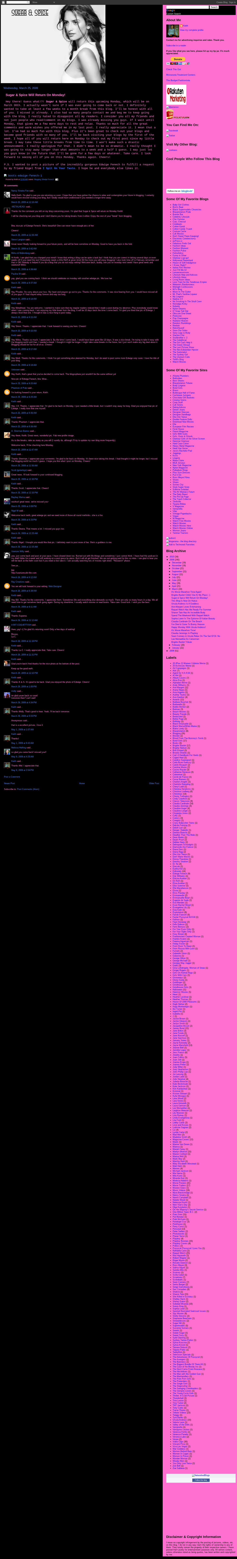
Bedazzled (178, 716)
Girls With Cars (180, 975)
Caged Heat (178, 757)
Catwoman (178, 774)
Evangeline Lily (180, 907)
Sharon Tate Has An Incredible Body (188, 612)
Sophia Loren (179, 1308)
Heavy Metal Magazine (183, 446)
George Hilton (179, 958)
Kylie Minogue (179, 1096)
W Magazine (178, 518)
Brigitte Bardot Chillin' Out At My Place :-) (190, 595)
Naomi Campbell (180, 1197)
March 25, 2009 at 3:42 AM (24, 248)
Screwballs (178, 1279)
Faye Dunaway (180, 922)
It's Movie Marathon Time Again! (186, 592)
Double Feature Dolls (182, 419)
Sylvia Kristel (179, 1345)
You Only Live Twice (182, 1463)
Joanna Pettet (179, 1064)
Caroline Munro (180, 767)
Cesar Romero (179, 779)
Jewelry (176, 1055)
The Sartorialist (180, 352)
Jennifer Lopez (179, 1050)
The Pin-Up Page (181, 496)
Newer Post (9, 783)
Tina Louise (178, 1400)
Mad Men (177, 1134)
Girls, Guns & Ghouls (183, 436)
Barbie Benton (179, 707)
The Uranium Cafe (181, 357)
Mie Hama (177, 1173)
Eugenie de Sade (181, 900)
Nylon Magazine (180, 467)
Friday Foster (179, 943)
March (175, 589)
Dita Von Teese (180, 417)
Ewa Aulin (177, 910)
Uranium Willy (17, 551)
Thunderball (178, 1398)
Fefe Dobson (179, 924)
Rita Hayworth (179, 1255)
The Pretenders (180, 1381)
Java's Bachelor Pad (182, 451)
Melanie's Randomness (183, 284)
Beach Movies (179, 711)
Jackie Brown (179, 1018)
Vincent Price (179, 1444)
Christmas (177, 794)
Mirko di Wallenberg (20, 253)
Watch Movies (179, 362)
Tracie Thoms (179, 1410)
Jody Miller (178, 1067)
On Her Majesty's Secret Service (188, 1209)
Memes (176, 1168)
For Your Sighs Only (182, 931)
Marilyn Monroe (180, 1151)
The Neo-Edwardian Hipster (185, 350)
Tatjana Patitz (179, 1350)
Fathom (176, 919)
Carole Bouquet (180, 765)
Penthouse (178, 1224)
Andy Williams (179, 685)
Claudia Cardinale (181, 803)
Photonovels (178, 1234)
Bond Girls (178, 388)
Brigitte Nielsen (180, 748)
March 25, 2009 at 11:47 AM (24, 449)
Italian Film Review (181, 267)
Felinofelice (178, 253)
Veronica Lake (179, 1437)
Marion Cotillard (180, 1154)
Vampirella (177, 509)
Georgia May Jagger (182, 963)
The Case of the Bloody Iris (185, 1366)
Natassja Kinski (180, 1202)
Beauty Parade (180, 714)
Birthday (176, 721)
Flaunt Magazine (180, 431)
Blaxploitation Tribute (182, 383)
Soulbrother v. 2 (180, 337)
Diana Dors (178, 849)
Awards (176, 699)
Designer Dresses (181, 412)
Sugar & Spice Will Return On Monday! (35, 95)
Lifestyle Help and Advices (185, 275)
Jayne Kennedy (180, 1043)
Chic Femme (179, 219)
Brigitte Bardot (179, 745)
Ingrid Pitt (177, 1011)
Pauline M (16, 274)
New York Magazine (182, 465)
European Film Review (183, 426)
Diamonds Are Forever (183, 847)
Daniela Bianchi (180, 832)
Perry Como (178, 1226)
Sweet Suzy (178, 1335)
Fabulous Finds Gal (182, 243)
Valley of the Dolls (181, 1424)
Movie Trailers (179, 1185)
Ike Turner (177, 1009)
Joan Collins (178, 1057)
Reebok (176, 325)
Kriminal (176, 1091)
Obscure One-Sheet (182, 313)
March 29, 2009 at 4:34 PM (24, 702)
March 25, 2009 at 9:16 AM (24, 331)
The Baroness (179, 1362)
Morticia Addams (180, 1180)
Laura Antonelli (179, 1103)
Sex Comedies (179, 1289)
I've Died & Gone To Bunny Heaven (187, 624)
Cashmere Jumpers (182, 395)
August (175, 574)
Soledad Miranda (180, 1304)
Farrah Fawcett (180, 914)
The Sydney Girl (180, 354)
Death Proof (178, 840)
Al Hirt (175, 675)
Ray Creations (18, 582)
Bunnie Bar (178, 214)
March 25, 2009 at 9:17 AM (24, 349)
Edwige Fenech (48, 179)
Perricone (177, 316)
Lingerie (176, 458)
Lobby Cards (178, 1122)
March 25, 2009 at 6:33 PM (24, 520)
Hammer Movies (180, 992)
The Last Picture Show (183, 347)
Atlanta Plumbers (181, 376)
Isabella (176, 1014)
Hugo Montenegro (181, 1006)
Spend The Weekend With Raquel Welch (190, 615)
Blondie (176, 736)
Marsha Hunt (179, 1161)
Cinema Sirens (179, 400)
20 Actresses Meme (182, 666)
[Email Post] (56, 179)
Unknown (15, 369)
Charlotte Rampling (181, 784)
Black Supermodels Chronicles (187, 209)
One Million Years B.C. (183, 1212)
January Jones (179, 1040)
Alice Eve (177, 680)
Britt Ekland (178, 750)
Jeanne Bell (178, 1047)
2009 (172, 560)
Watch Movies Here (182, 526)
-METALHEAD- (18, 206)
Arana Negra (178, 690)
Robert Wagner (180, 1258)
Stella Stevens (179, 1316)
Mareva (176, 1147)
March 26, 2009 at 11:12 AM (24, 620)
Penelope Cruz (179, 1221)
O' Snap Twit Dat (180, 311)
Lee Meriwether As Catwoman (185, 639)
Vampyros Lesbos (181, 1429)
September (177, 571)
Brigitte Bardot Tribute (181, 642)
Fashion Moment (180, 248)
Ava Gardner (178, 697)
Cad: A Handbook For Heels (185, 755)
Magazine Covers (181, 1139)
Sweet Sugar (179, 1333)
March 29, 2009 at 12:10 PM (24, 673)
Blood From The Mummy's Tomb (188, 738)
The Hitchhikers (180, 1371)
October (176, 568)
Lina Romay (178, 1115)
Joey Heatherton (180, 1069)
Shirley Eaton (179, 1301)
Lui (174, 1130)
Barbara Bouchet (180, 702)
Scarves (176, 1272)
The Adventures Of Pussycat (186, 1357)
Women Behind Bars (182, 1451)
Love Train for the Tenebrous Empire (190, 282)
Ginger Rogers (179, 970)
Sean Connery (179, 1282)
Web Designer (55, 586)
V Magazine (178, 506)
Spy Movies (178, 1313)
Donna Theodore (180, 859)
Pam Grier (177, 1214)
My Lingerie (178, 296)
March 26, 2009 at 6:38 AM (24, 591)
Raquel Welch (179, 1253)
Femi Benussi (179, 927)
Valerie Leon (178, 1422)
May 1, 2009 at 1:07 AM (22, 729)
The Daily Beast (180, 494)
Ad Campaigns (179, 668)
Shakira (176, 1292)
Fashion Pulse (179, 250)
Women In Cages (181, 1453)
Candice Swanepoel (182, 760)
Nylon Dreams (179, 308)
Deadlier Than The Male (184, 835)
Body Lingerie (179, 385)
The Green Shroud (181, 345)
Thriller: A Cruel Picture (183, 1395)
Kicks (175, 455)
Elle (174, 424)
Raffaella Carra (180, 1250)
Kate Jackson (179, 1086)
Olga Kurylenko (180, 1207)
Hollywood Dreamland (183, 260)
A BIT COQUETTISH (21, 625)
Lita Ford (177, 1120)
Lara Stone (178, 1101)
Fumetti (176, 951)
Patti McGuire (179, 1219)
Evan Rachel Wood (182, 905)
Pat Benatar (178, 1217)
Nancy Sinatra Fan (20, 190)
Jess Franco (178, 1052)
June (174, 580)
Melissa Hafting (18, 747)
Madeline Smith (180, 1137)
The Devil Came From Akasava (187, 1369)
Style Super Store (181, 487)
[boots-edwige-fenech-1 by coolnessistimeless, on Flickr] (23, 175)
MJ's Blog (177, 289)
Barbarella (177, 704)
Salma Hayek (179, 1267)
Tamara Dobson (180, 1347)
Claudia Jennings (181, 806)
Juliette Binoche (180, 1081)
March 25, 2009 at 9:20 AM (24, 383)
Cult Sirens (178, 405)
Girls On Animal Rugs (183, 972)
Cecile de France (180, 777)
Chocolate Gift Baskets (183, 397)
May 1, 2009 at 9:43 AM (22, 743)
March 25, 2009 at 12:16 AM (24, 202)
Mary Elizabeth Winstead (184, 1163)
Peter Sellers (179, 1231)
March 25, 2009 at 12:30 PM (24, 479)
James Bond (178, 1028)
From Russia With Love (184, 948)
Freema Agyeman (181, 941)
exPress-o (177, 241)
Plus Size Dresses (181, 472)
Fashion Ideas (179, 246)
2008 (172, 651)
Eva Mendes (178, 902)
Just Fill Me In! (180, 270)
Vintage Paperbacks (182, 513)
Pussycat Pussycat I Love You (187, 1248)
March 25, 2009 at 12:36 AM (24, 235)
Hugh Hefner (178, 1004)
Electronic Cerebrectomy (184, 238)
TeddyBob (177, 1352)
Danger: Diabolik (180, 830)
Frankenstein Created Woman (186, 936)
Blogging (37, 179)
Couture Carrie (179, 231)
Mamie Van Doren (181, 1144)
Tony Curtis (178, 1408)
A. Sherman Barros (20, 431)
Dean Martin (178, 837)
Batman (176, 709)
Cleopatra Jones (180, 813)
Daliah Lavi (178, 827)
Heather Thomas (180, 999)
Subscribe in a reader (176, 45)
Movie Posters (179, 1183)
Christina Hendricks (182, 789)
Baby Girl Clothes (181, 205)
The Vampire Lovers (182, 1391)
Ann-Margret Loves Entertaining (186, 607)
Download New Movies (183, 422)
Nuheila (176, 306)
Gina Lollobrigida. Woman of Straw (189, 968)
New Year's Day (180, 1205)
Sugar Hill (177, 1323)
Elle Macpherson (180, 888)
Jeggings (177, 453)
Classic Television (181, 801)
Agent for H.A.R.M (181, 673)
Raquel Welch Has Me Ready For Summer (191, 609)
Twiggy (176, 1415)
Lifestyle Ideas (179, 277)
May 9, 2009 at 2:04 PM (22, 770)
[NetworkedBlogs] (201, 1475)
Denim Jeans (179, 409)
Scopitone (177, 1277)
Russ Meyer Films (181, 477)
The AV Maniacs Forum (184, 492)
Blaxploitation (179, 731)
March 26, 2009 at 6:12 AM (24, 577)
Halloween (177, 989)
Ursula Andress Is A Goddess (185, 603)
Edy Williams (179, 876)
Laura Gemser (179, 1105)
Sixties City (178, 484)
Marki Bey (177, 1159)
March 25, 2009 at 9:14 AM (24, 299)
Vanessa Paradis (180, 1434)
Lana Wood (178, 1098)
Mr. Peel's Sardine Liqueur (185, 294)
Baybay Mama (18, 497)
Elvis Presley (179, 893)
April (174, 586)
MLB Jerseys (179, 463)
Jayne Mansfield (180, 1045)
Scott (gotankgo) (19, 470)
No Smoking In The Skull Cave (187, 301)
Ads (174, 670)
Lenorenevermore (181, 272)
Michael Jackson (180, 1171)
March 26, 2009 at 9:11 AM (23, 607)
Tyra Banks (178, 1417)
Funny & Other (179, 255)
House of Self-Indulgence (184, 263)
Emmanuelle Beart (181, 898)
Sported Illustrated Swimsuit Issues (189, 1311)
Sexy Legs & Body (181, 333)
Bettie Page (178, 719)
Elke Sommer (179, 885)
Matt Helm (177, 1166)
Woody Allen (178, 1461)
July (174, 577)
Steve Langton (18, 239)
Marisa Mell (178, 1156)
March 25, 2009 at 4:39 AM (24, 269)
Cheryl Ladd (178, 786)
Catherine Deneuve (181, 772)
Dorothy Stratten (180, 861)
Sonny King (178, 1306)
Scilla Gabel (178, 1275)
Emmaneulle (178, 895)
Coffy (175, 815)
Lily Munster (178, 1113)
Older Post (154, 783)
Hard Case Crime (181, 443)
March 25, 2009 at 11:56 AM (24, 465)
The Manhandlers (181, 1376)
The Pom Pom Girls (182, 1379)
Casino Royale (179, 769)
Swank (176, 1330)
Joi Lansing (178, 1074)
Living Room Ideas (181, 279)
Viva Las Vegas (180, 1446)
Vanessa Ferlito (180, 1432)
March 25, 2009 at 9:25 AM (24, 397)
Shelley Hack (179, 1299)
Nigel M (14, 511)
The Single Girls (180, 1383)
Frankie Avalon (180, 939)
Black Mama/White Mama (185, 726)
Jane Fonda (178, 1033)
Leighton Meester (181, 1110)
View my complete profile (191, 30)
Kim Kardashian (180, 1089)
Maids (175, 1142)
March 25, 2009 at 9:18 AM (24, 365)
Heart (175, 994)
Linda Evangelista (181, 1118)
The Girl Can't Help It (182, 342)
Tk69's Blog (178, 359)
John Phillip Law (180, 1072)
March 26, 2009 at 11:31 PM (24, 654)
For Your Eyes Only (182, 929)
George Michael (180, 960)
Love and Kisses (180, 1125)
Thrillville (177, 501)
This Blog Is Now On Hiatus (184, 601)
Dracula (176, 866)
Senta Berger (179, 1284)
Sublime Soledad (180, 489)
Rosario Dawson (180, 1263)
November (177, 565)
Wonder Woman (180, 1458)
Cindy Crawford (180, 798)
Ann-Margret (178, 687)
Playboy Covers (180, 1243)
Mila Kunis (178, 1176)
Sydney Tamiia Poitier (183, 1340)
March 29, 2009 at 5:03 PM (24, 716)
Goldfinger (177, 982)
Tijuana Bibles (179, 504)
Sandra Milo (178, 1270)
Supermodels (179, 1325)
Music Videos (179, 1190)
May (174, 583)
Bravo (175, 390)
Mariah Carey (179, 1149)
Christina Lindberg (181, 791)
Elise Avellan (179, 883)
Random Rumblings (182, 323)
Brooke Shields (180, 753)
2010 (172, 556)
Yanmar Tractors (180, 533)
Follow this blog (201, 1480)
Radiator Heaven (180, 321)
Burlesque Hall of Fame (184, 393)
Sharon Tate (178, 1294)
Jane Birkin (178, 1031)
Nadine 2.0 (178, 299)
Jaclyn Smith (179, 1023)
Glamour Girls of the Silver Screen (189, 438)
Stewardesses (179, 1321)
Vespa (175, 1439)
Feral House (178, 429)
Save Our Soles (180, 330)
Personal (177, 1229)
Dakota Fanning (180, 825)
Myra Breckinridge (181, 1192)
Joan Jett (177, 1060)
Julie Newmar (179, 1079)
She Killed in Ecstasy (183, 1296)
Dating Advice (179, 407)
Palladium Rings (180, 470)
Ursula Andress (180, 1420)
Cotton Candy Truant (182, 229)
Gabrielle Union (180, 953)
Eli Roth (176, 881)
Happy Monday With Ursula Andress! (188, 627)
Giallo (175, 965)
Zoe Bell (176, 1466)
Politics (176, 1246)
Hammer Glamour (181, 441)
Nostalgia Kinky (180, 304)
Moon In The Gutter (182, 292)
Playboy (176, 1238)
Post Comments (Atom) (28, 789)
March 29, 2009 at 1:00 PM (24, 686)
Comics (176, 818)
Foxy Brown (178, 934)
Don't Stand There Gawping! (186, 236)
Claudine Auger (180, 808)
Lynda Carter (179, 1132)
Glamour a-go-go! (181, 258)
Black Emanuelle (180, 724)
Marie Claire (178, 460)
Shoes (176, 480)
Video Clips (178, 1441)
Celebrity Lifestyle (181, 217)
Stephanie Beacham (182, 1318)
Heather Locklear (180, 997)
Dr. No (175, 864)
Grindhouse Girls (180, 987)
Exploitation (178, 912)
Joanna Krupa (179, 1062)
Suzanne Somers (181, 1328)
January (176, 648)
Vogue (175, 516)
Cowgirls (177, 820)
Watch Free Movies (182, 521)
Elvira (175, 890)
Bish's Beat (178, 207)
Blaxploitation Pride (182, 212)
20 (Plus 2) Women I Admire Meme (189, 663)
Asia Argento (179, 692)
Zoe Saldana (178, 1468)
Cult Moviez (178, 234)
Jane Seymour (179, 1038)
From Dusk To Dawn (182, 946)
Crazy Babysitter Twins (183, 823)
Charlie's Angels (180, 782)
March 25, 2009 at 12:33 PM (24, 492)
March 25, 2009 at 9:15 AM (24, 317)
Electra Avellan (180, 878)
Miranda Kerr (179, 1178)
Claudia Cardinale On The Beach (186, 621)
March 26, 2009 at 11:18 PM (24, 641)
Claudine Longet (180, 811)
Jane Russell (179, 1035)
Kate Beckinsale (180, 1084)
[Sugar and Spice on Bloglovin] (180, 192)
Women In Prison (181, 1456)
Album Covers (179, 678)
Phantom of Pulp (19, 388)
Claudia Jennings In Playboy (184, 633)
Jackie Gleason (180, 1021)
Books (176, 743)
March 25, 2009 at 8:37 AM (24, 283)
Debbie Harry (179, 842)
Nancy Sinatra (179, 1195)
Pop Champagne (180, 318)
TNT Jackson (179, 1405)
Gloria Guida (178, 980)
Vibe (175, 511)
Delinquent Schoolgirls (183, 844)
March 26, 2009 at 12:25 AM (24, 533)
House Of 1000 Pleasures (185, 1001)
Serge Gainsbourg (181, 1287)
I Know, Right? (179, 265)
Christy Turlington (181, 796)
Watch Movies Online (183, 528)
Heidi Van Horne (180, 448)
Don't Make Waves (181, 856)
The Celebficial (180, 340)
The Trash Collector (182, 499)
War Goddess (179, 1449)
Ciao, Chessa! (179, 221)
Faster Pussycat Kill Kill (184, 917)
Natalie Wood (179, 1200)
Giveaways (178, 977)
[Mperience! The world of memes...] (172, 107)
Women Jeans (179, 530)
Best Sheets (178, 380)
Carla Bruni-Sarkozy (182, 762)
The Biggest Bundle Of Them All (188, 1364)
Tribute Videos (179, 1412)
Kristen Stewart (180, 1093)
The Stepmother (180, 1386)
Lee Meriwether (180, 1108)
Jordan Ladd (178, 1076)
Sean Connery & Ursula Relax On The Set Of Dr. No (195, 636)
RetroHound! (178, 328)
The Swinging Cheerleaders (185, 1388)
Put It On (177, 475)
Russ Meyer (178, 1265)
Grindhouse (178, 985)
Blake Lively (178, 728)
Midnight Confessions (183, 287)
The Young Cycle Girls (183, 1393)
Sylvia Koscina (180, 1342)
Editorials (177, 871)
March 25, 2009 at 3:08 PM (24, 506)
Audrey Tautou (179, 695)
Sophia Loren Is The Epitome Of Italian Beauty (193, 618)
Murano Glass (179, 1188)
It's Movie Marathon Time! (183, 630)
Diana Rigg (178, 852)
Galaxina (177, 956)
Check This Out (173, 69)
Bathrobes (177, 378)
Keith (13, 287)
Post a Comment (12, 777)
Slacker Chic (179, 335)
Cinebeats (177, 224)
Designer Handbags (182, 414)
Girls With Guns (180, 434)
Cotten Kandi (179, 226)
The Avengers (179, 1359)
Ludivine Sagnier (180, 1127)
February (176, 645)
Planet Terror (179, 1236)
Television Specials (182, 1354)
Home (82, 783)
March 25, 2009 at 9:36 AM (24, 413)
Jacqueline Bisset (181, 1026)
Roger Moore (179, 1260)
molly (13, 691)
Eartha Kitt (178, 869)
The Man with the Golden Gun (187, 1374)
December (177, 562)
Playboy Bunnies (180, 1241)
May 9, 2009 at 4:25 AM (22, 756)
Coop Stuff (178, 402)
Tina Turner (178, 1403)
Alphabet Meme (180, 682)
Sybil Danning (179, 1337)
